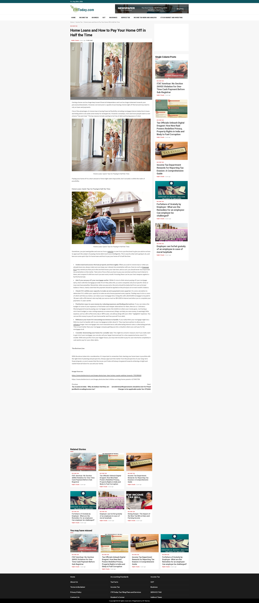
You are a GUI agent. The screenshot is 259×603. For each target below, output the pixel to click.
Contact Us (74, 597)
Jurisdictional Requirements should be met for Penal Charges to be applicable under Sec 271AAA (131, 386)
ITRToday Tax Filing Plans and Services (125, 592)
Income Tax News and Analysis (145, 17)
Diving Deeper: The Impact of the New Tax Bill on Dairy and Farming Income (139, 500)
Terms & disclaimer (77, 587)
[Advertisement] (171, 37)
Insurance (113, 17)
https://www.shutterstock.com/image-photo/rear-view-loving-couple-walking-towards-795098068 (106, 375)
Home (73, 17)
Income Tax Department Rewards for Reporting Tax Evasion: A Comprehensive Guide (139, 462)
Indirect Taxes (156, 597)
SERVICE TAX (125, 17)
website (110, 251)
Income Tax (83, 17)
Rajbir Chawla (75, 40)
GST (103, 17)
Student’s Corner (117, 597)
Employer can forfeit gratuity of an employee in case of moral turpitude (111, 500)
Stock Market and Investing (171, 17)
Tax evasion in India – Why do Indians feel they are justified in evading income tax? (90, 386)
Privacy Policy (75, 592)
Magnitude (136, 601)
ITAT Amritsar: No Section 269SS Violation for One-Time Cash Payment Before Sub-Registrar (83, 462)
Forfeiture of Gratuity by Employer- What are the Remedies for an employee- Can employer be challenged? (83, 500)
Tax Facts (114, 582)
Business (95, 17)
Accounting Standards (119, 577)
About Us (74, 582)
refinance (76, 324)
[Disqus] (111, 420)
